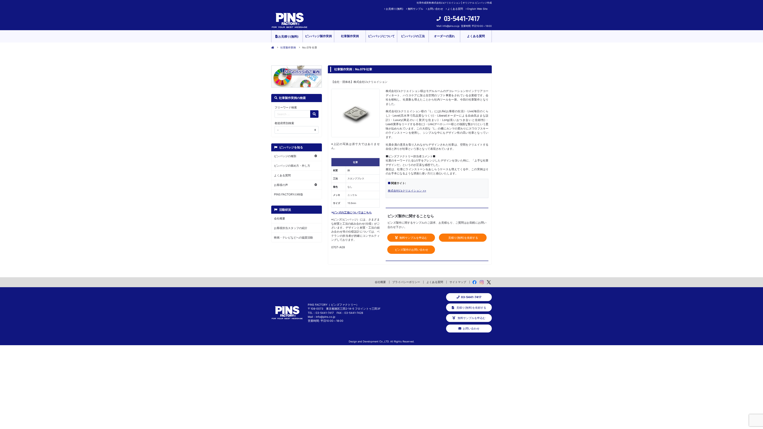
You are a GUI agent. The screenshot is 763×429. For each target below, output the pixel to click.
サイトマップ (457, 282)
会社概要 (279, 218)
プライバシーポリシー (406, 282)
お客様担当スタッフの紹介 (290, 228)
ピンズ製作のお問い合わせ (411, 249)
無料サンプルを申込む (413, 237)
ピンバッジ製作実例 (318, 36)
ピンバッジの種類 (285, 156)
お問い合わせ (435, 8)
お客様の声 (281, 184)
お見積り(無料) (394, 8)
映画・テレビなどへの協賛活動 (293, 237)
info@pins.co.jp (451, 25)
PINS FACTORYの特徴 (288, 194)
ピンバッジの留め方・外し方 (292, 165)
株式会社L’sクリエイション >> (407, 190)
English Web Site (477, 8)
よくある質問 (455, 8)
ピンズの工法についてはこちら (352, 212)
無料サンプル (415, 8)
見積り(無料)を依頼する (462, 237)
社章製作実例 (350, 36)
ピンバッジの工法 (413, 36)
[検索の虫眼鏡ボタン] (314, 114)
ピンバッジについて (381, 36)
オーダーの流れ (444, 36)
